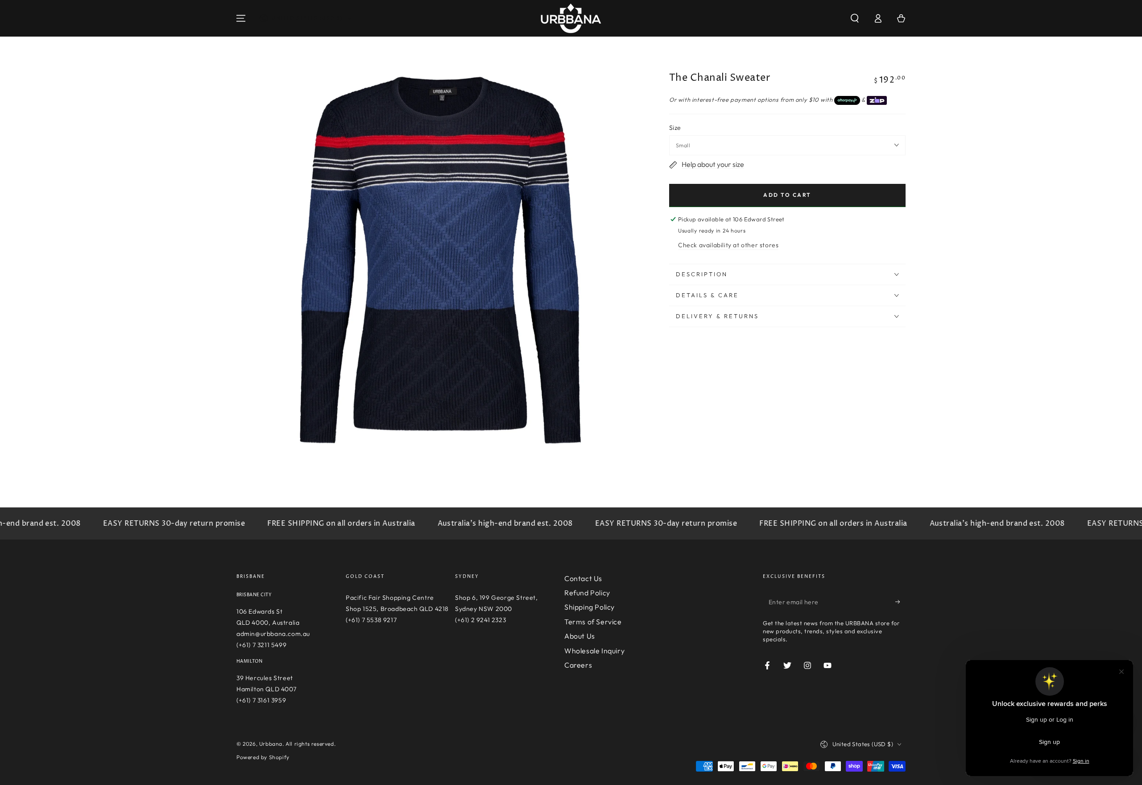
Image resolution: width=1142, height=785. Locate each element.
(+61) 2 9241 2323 (480, 620)
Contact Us (583, 578)
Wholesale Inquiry (594, 650)
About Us (579, 635)
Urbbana (270, 743)
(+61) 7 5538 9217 (371, 620)
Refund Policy (587, 592)
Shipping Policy (589, 606)
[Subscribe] (900, 602)
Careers (578, 664)
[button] (854, 18)
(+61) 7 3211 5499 (261, 645)
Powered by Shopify (263, 757)
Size (675, 128)
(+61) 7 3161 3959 (261, 700)
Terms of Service (593, 621)
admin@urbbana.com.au (273, 634)
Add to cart (787, 194)
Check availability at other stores (728, 245)
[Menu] (240, 18)
